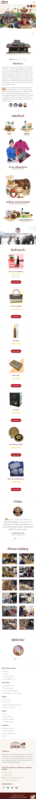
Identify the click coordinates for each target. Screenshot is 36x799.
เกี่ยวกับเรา (6, 671)
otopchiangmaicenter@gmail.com (14, 777)
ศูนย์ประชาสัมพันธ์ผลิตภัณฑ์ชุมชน (12, 705)
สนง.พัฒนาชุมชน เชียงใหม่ (10, 690)
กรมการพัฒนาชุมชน (8, 685)
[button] (15, 539)
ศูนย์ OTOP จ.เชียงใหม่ (9, 707)
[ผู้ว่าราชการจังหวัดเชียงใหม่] (16, 105)
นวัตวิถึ (5, 714)
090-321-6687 (8, 772)
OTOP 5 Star (6, 702)
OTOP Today (6, 700)
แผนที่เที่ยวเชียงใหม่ (8, 721)
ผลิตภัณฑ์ (5, 674)
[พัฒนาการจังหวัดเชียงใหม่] (20, 105)
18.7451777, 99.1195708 (11, 780)
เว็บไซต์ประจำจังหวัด (8, 728)
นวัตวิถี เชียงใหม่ (7, 716)
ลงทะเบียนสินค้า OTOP (9, 679)
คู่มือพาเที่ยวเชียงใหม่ (8, 719)
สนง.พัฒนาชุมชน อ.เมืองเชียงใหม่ (12, 693)
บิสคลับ (5, 736)
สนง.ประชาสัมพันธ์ (8, 731)
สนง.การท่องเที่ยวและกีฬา (10, 733)
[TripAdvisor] (16, 787)
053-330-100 (7, 775)
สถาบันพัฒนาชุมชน (8, 688)
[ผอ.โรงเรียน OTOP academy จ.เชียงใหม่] (25, 105)
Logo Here (6, 2)
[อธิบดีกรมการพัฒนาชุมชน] (11, 105)
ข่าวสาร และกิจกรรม (8, 676)
